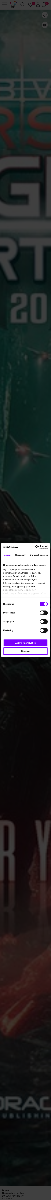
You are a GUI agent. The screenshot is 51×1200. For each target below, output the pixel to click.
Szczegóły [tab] (20, 555)
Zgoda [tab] (7, 555)
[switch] (44, 613)
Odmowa (25, 651)
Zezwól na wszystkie (25, 643)
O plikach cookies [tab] (39, 555)
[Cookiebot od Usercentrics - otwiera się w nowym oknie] (36, 547)
